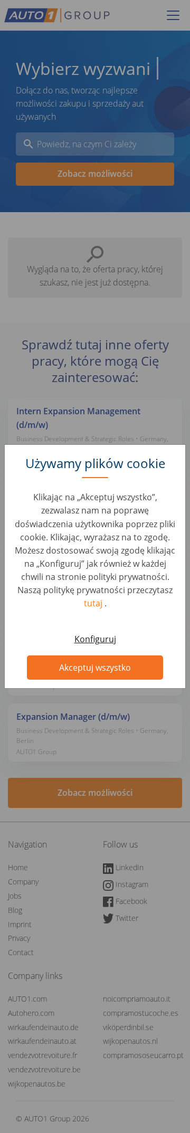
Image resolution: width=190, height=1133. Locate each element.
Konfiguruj (95, 639)
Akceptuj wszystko (95, 667)
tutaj (94, 603)
